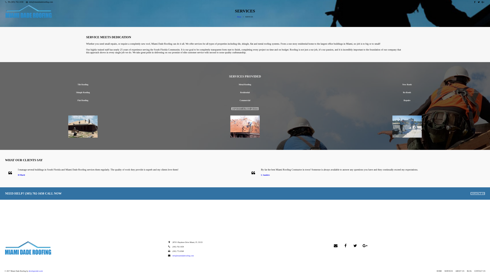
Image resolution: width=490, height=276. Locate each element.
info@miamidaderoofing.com (41, 2)
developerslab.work (36, 271)
